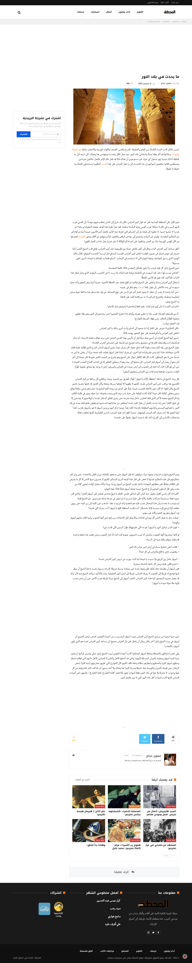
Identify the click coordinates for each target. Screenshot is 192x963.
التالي (166, 856)
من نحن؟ (174, 2)
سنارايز (111, 958)
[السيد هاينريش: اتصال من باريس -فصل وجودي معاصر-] (159, 796)
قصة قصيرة (171, 806)
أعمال (109, 12)
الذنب (104, 164)
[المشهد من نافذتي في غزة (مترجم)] (159, 830)
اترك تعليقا (121, 872)
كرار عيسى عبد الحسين (108, 901)
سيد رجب (115, 909)
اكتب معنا (165, 2)
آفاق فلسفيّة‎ (86, 951)
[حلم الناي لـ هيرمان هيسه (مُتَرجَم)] (88, 796)
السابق (172, 856)
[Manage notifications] (185, 956)
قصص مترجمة (135, 806)
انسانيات (95, 12)
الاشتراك (23, 134)
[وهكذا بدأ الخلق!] (88, 830)
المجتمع (125, 951)
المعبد (141, 287)
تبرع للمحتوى (152, 2)
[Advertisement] (124, 49)
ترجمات (80, 12)
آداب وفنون (124, 12)
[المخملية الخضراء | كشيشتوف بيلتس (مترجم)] (124, 796)
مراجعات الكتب (107, 951)
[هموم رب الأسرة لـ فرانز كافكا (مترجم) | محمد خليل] (124, 830)
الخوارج (81, 236)
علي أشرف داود (112, 924)
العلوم (140, 12)
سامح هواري (114, 916)
